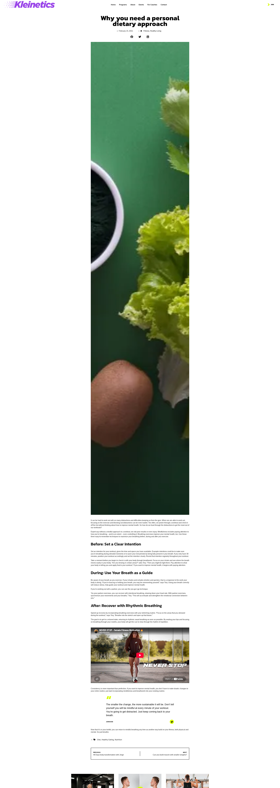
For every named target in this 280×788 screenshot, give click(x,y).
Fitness (146, 31)
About (132, 4)
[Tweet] (172, 722)
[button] (132, 36)
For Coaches (152, 4)
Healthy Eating (108, 740)
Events (141, 4)
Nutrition (118, 740)
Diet (99, 740)
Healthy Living (155, 31)
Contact (164, 4)
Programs (123, 4)
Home (113, 4)
